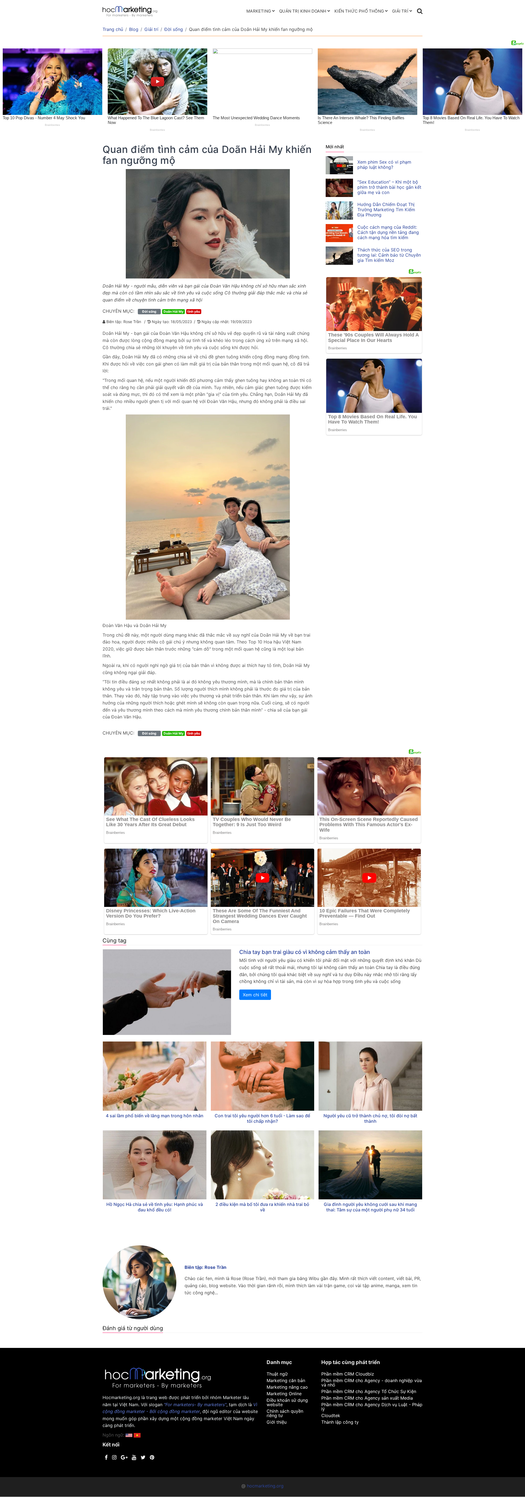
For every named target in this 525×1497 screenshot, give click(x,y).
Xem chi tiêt (255, 994)
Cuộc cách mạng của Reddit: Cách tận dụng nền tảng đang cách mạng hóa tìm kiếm (388, 232)
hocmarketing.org (265, 1486)
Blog (133, 29)
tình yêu (193, 311)
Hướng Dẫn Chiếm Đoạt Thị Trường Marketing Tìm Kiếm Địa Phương (386, 209)
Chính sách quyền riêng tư (285, 1413)
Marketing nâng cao (287, 1387)
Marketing (258, 11)
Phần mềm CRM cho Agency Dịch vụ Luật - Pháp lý (371, 1407)
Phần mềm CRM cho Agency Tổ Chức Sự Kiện (368, 1391)
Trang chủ (113, 29)
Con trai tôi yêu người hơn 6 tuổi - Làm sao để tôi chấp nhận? (262, 1118)
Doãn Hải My (173, 311)
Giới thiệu (277, 1422)
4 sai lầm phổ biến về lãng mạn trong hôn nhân (154, 1115)
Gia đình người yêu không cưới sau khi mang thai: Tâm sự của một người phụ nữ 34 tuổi (370, 1207)
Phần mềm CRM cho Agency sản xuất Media (367, 1398)
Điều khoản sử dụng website (287, 1402)
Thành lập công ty (340, 1422)
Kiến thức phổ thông (359, 11)
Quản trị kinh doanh (302, 11)
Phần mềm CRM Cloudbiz (347, 1374)
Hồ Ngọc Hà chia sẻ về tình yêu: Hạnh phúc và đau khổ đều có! (154, 1207)
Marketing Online (284, 1393)
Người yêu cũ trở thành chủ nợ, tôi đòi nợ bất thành (370, 1118)
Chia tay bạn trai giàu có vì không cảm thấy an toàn (304, 952)
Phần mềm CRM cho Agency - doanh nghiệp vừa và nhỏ (371, 1383)
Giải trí (400, 11)
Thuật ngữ (277, 1374)
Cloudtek (330, 1415)
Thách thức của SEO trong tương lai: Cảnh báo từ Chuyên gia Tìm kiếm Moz (389, 255)
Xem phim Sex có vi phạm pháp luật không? (384, 164)
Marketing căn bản (286, 1380)
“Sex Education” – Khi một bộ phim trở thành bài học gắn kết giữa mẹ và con (389, 187)
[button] (137, 1435)
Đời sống (173, 29)
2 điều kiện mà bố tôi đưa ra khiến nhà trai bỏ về (262, 1207)
